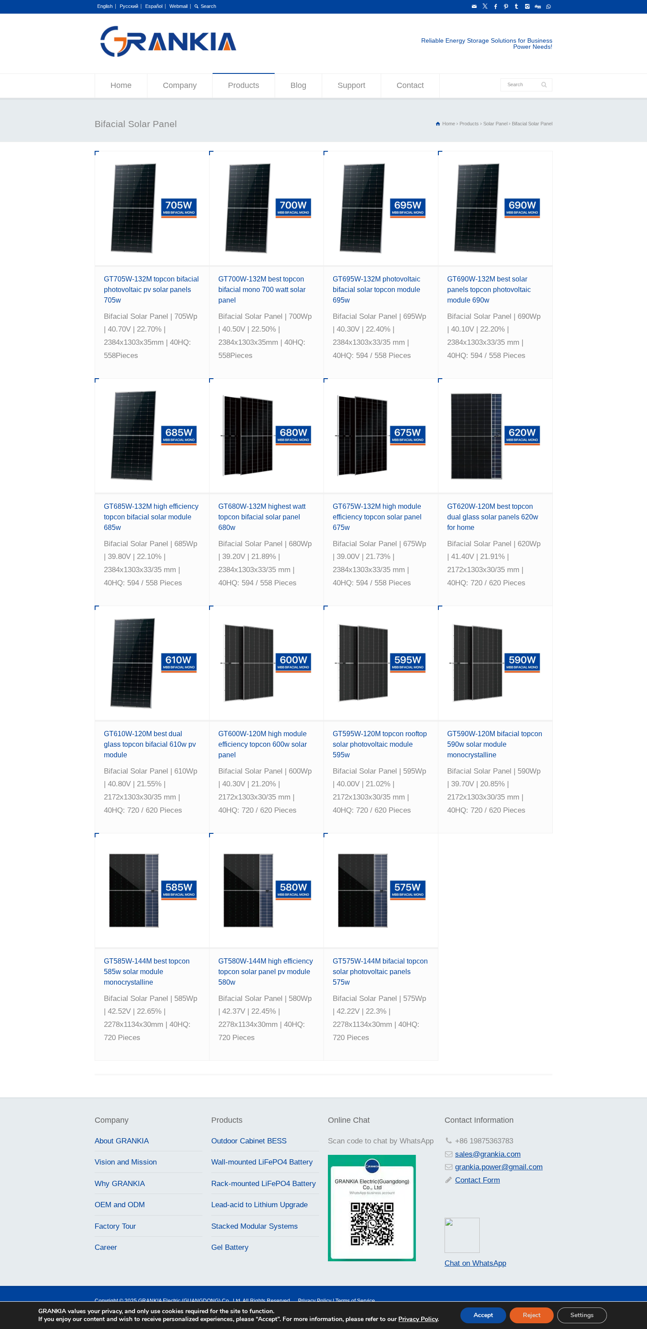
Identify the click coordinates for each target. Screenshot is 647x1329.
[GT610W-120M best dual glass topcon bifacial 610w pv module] (152, 663)
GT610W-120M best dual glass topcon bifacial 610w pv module (150, 744)
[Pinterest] (505, 6)
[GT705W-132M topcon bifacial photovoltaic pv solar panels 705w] (152, 208)
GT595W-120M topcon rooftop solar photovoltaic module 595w (380, 744)
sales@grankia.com (488, 1154)
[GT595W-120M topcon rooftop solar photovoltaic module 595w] (381, 663)
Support (351, 85)
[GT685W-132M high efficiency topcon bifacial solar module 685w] (152, 435)
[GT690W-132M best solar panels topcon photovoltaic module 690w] (495, 208)
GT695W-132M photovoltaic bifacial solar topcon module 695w (376, 289)
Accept (483, 1315)
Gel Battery (230, 1247)
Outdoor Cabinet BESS (249, 1141)
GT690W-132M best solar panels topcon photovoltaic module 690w (489, 289)
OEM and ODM (120, 1205)
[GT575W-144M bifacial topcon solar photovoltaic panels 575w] (381, 890)
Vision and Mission (126, 1162)
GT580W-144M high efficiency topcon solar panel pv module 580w (265, 971)
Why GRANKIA (120, 1183)
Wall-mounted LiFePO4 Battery (262, 1162)
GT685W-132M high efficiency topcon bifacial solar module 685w (151, 517)
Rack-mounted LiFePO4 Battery (263, 1183)
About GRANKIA (122, 1141)
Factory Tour (115, 1226)
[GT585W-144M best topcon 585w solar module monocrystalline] (152, 890)
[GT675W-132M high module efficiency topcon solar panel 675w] (381, 435)
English (105, 6)
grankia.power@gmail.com (499, 1167)
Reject (531, 1315)
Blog (298, 85)
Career (106, 1247)
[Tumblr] (516, 6)
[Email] (474, 6)
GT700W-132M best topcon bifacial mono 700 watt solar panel (261, 289)
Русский (129, 6)
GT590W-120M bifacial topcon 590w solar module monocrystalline (494, 744)
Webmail (178, 6)
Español (153, 6)
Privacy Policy (417, 1319)
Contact (410, 85)
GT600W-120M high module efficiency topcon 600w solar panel (262, 744)
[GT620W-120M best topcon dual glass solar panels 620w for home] (495, 435)
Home (121, 85)
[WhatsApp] (548, 6)
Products (243, 85)
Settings (582, 1315)
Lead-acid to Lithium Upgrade (259, 1205)
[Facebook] (495, 6)
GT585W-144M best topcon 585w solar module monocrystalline (147, 971)
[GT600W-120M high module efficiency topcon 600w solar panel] (266, 663)
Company (180, 85)
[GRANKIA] (168, 55)
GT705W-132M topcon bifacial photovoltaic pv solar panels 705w (151, 289)
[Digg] (537, 6)
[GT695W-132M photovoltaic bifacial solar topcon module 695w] (381, 208)
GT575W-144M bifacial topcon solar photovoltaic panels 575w (380, 971)
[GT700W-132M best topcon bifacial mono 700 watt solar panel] (266, 208)
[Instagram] (526, 6)
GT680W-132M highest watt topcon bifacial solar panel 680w (261, 517)
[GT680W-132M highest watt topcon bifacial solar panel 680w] (266, 435)
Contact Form (477, 1180)
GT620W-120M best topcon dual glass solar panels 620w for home (492, 517)
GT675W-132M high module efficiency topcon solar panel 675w (377, 517)
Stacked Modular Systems (254, 1226)
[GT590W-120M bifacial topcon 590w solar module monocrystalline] (495, 663)
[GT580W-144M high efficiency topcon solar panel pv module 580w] (266, 890)
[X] (484, 6)
